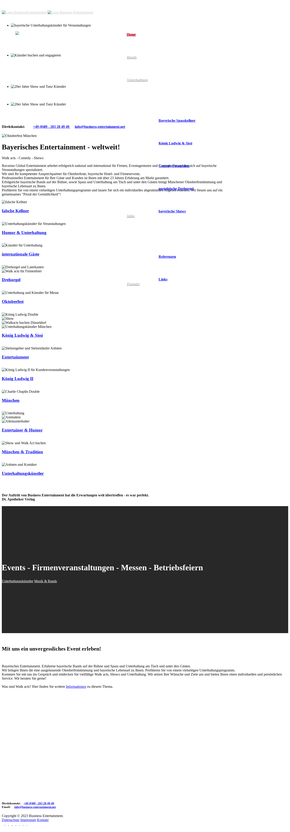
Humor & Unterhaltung (24, 232)
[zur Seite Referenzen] (6, 310)
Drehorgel (11, 279)
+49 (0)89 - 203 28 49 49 (51, 127)
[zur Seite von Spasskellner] (6, 220)
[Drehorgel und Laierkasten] (3, 288)
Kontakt (42, 820)
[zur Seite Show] (6, 439)
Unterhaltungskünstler (23, 473)
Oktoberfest (13, 301)
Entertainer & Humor (22, 430)
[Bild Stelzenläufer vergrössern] (3, 439)
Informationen (76, 686)
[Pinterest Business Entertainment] (12, 824)
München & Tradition (22, 451)
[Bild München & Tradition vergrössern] (3, 460)
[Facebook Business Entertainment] (5, 824)
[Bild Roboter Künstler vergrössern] (3, 263)
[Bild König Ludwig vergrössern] (3, 344)
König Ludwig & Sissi (22, 335)
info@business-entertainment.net (35, 807)
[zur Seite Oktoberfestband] (6, 409)
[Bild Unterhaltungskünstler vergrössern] (3, 241)
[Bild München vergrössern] (3, 409)
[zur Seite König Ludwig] (6, 344)
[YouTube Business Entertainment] (20, 824)
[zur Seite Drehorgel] (6, 288)
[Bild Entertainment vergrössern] (3, 366)
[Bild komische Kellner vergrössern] (3, 220)
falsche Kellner (15, 210)
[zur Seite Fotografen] (6, 482)
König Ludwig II (17, 378)
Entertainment (15, 357)
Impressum (28, 820)
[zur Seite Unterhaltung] (6, 241)
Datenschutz (10, 820)
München (10, 400)
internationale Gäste (20, 254)
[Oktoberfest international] (3, 310)
